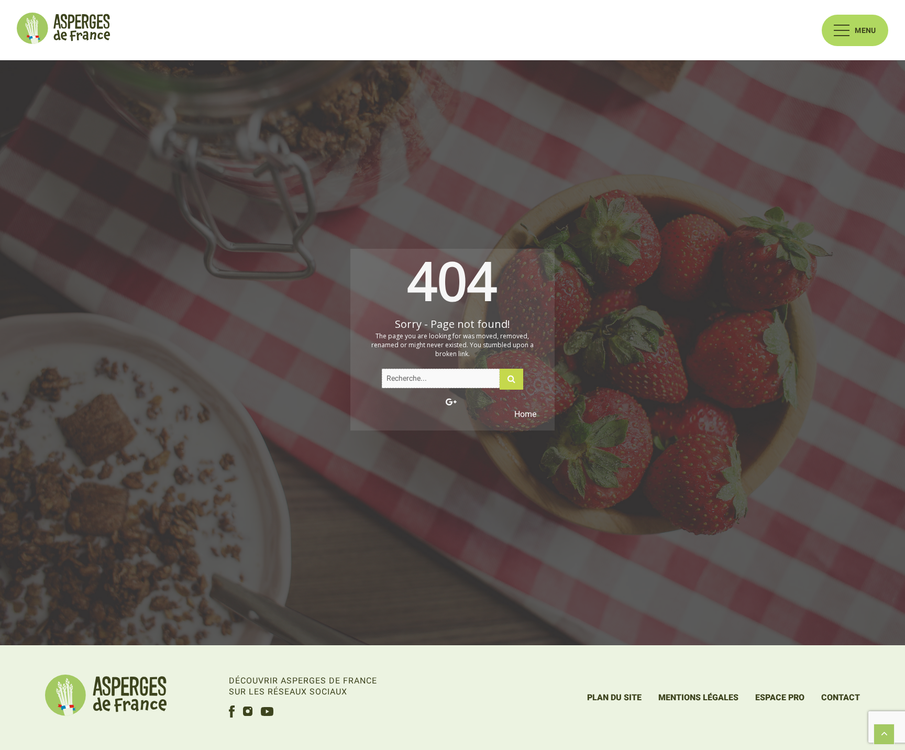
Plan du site (614, 697)
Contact (840, 697)
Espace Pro (779, 697)
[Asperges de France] (106, 697)
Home (525, 414)
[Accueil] (63, 30)
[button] (855, 30)
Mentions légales (698, 697)
